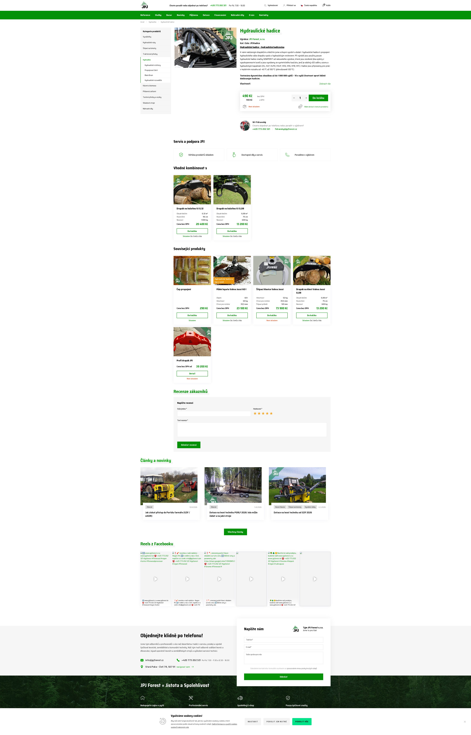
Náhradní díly (148, 108)
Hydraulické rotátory (153, 65)
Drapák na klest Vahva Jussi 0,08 (310, 291)
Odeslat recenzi (189, 445)
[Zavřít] (465, 722)
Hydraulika (152, 22)
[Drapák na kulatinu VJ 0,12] (192, 189)
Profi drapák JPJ (185, 360)
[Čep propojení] (192, 270)
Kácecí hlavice (280, 507)
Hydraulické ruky (149, 42)
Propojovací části (151, 70)
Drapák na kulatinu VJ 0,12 (190, 208)
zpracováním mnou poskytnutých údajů (302, 668)
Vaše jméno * (182, 409)
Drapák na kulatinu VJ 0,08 (230, 208)
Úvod (142, 22)
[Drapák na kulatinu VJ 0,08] (232, 189)
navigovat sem (183, 667)
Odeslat (284, 676)
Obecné (149, 507)
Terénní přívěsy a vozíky (152, 97)
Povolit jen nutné (277, 721)
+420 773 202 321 (218, 5)
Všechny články (235, 532)
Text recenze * (182, 420)
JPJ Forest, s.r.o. (257, 39)
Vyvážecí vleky (310, 507)
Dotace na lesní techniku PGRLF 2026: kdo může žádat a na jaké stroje (233, 514)
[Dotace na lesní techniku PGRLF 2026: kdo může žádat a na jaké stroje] (235, 486)
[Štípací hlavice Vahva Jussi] (272, 270)
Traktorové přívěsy (150, 54)
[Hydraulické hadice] (205, 48)
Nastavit (253, 721)
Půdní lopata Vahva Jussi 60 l (231, 289)
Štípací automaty (149, 48)
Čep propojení (184, 289)
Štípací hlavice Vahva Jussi (270, 289)
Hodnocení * (257, 409)
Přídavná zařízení (149, 91)
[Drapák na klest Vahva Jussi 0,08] (312, 270)
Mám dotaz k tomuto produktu (316, 106)
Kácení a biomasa (149, 85)
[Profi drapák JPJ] (192, 341)
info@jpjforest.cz (154, 660)
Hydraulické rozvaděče (153, 80)
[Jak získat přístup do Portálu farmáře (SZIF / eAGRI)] (171, 486)
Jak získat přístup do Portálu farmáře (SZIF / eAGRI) (167, 514)
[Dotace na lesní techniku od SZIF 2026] (300, 486)
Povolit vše (301, 721)
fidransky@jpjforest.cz (286, 129)
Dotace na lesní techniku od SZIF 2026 (293, 512)
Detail (192, 373)
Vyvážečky (147, 36)
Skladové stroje (149, 102)
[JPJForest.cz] (144, 5)
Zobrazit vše (325, 83)
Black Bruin (149, 75)
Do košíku (318, 98)
